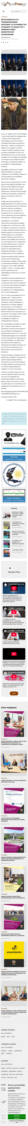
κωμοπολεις (18, 1051)
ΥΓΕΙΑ (15, 1077)
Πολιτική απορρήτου (14, 1112)
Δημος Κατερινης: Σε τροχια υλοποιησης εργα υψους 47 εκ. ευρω (13, 781)
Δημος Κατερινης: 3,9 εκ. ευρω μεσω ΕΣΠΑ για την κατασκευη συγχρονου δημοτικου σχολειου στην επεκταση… (13, 1012)
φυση (13, 1037)
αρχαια (3, 1037)
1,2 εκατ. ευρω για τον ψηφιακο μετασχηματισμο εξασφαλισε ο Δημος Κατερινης (13, 819)
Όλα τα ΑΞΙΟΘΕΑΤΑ (6, 1033)
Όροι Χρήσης (5, 1118)
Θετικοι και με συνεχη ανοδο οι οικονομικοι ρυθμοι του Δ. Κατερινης (12, 934)
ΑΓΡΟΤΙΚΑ (9, 1068)
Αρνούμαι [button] (16, 1118)
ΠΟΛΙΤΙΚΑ (12, 1074)
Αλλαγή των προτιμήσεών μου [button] (17, 1121)
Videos (14, 693)
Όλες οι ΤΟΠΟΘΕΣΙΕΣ (7, 1047)
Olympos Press (14, 572)
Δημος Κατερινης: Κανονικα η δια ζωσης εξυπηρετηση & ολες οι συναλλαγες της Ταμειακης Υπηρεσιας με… (13, 973)
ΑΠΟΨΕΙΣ (22, 1068)
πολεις (10, 1051)
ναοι (8, 1037)
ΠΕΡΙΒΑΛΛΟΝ (4, 1074)
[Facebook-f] (2, 1106)
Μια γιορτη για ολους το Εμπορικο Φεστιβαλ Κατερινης (18, 533)
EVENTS (3, 1068)
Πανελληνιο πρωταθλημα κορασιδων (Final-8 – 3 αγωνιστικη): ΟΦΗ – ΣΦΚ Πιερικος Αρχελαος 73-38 (13, 685)
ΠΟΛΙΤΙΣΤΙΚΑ (19, 1074)
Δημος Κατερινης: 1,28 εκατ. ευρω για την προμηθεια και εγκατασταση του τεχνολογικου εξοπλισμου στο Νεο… (13, 743)
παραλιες (4, 1051)
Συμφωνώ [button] (17, 1115)
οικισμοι (9, 1053)
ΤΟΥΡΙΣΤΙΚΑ (10, 1077)
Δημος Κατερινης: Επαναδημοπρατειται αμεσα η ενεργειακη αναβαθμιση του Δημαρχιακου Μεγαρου (13, 858)
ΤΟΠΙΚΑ (3, 1077)
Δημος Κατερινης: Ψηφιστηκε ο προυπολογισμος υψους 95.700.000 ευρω (13, 897)
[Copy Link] (7, 42)
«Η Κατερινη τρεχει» (17, 550)
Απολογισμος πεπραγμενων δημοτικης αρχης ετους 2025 (11, 642)
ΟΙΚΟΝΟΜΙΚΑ (12, 1071)
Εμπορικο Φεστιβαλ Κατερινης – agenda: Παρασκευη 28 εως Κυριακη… (18, 514)
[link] (14, 1112)
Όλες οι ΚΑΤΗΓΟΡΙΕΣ (6, 1064)
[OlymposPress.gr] (14, 4)
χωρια (3, 1053)
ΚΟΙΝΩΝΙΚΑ (4, 1071)
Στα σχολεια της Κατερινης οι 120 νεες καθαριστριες (18, 523)
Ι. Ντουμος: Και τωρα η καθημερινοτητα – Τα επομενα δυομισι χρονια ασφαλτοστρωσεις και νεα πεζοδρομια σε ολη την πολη (13, 622)
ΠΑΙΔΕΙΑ (19, 1071)
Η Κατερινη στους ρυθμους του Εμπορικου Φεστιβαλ (18, 542)
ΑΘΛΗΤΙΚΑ (16, 1068)
